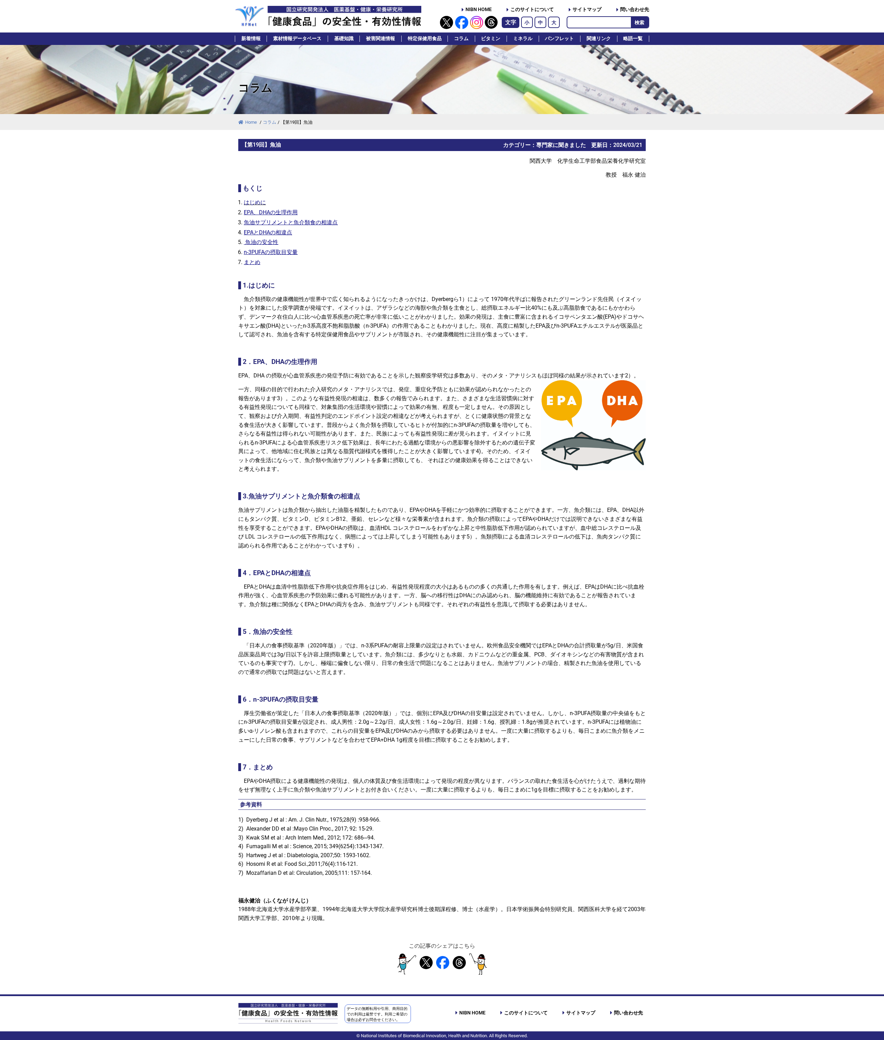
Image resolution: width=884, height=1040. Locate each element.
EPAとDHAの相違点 (268, 232)
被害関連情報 (380, 38)
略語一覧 (633, 38)
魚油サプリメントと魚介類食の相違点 (291, 222)
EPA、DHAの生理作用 (271, 212)
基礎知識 (344, 38)
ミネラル (522, 38)
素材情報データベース (297, 38)
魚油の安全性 (261, 242)
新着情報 (251, 38)
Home (251, 122)
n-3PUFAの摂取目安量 (271, 252)
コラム (461, 38)
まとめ (252, 262)
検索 (639, 22)
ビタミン (490, 38)
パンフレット (559, 38)
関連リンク (599, 38)
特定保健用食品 (425, 38)
